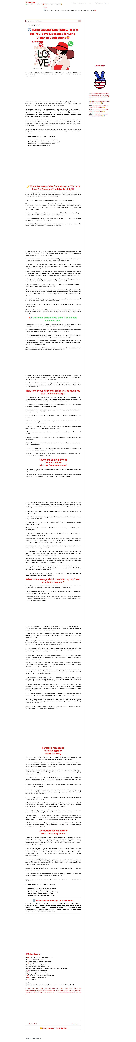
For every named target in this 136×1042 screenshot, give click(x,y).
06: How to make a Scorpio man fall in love (37, 966)
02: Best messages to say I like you (35, 959)
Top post (107, 3)
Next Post (75, 1023)
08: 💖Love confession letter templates (36, 970)
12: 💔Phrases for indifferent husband (36, 977)
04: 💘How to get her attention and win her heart (39, 963)
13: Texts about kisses (31, 979)
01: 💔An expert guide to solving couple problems (39, 957)
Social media (98, 3)
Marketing (90, 3)
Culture (74, 3)
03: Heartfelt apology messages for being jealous (39, 961)
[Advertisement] (53, 89)
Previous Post (32, 1023)
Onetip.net (30, 2)
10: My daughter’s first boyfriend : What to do (38, 974)
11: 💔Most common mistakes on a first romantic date (40, 975)
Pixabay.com (56, 984)
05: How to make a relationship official (36, 965)
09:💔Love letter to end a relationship (36, 972)
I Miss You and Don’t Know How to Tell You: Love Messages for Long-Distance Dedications (54, 33)
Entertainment (81, 3)
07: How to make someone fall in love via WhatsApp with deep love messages (47, 968)
